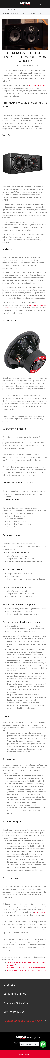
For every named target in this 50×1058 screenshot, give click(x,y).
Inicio (3, 9)
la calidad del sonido (37, 85)
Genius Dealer (27, 930)
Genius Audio (39, 912)
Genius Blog (11, 9)
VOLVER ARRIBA (25, 1054)
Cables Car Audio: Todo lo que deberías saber (26, 968)
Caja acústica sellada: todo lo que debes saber (26, 970)
